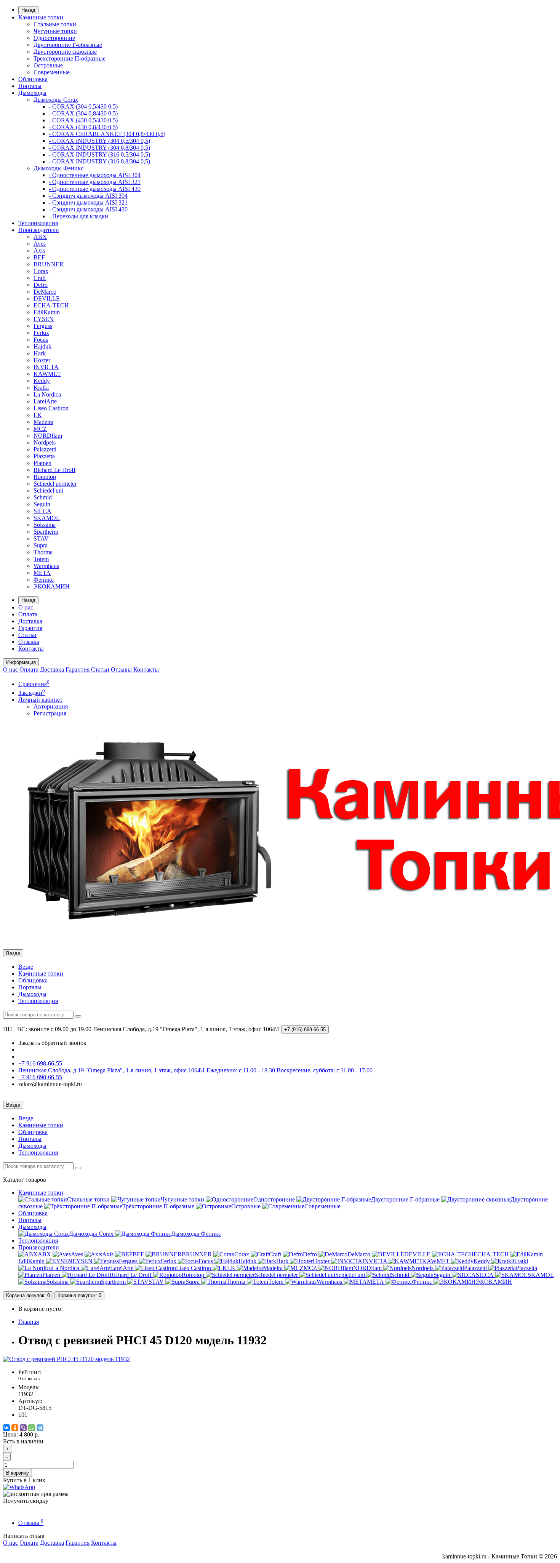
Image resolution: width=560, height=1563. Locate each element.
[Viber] (23, 1427)
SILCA (42, 511)
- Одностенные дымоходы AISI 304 (95, 175)
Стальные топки (55, 24)
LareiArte (45, 401)
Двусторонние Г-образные (68, 45)
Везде (25, 966)
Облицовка (33, 79)
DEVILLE (47, 298)
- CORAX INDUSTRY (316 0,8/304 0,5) (99, 161)
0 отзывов (29, 1378)
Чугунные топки (55, 31)
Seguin (42, 504)
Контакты (31, 648)
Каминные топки (40, 17)
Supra (41, 545)
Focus (41, 339)
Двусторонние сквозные (65, 51)
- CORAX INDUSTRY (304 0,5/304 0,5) (99, 141)
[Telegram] (40, 1427)
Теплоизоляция (38, 223)
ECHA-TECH (51, 305)
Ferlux (41, 333)
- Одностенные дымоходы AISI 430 (95, 189)
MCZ (40, 429)
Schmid (43, 497)
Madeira (43, 422)
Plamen (42, 463)
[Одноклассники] (14, 1427)
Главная (28, 1321)
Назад (28, 10)
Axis (39, 250)
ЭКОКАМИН (52, 586)
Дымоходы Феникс (58, 168)
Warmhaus (46, 566)
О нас (25, 607)
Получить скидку (25, 1500)
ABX (40, 237)
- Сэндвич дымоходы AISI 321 (88, 202)
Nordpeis (45, 442)
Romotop (45, 477)
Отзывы (28, 641)
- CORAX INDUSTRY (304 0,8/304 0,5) (99, 147)
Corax (41, 271)
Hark (40, 353)
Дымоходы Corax (56, 99)
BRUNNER (49, 264)
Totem (41, 559)
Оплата (27, 614)
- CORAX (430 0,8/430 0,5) (83, 127)
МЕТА (42, 573)
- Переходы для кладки (78, 216)
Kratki (41, 387)
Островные (48, 65)
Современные (52, 72)
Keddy (42, 381)
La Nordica (47, 394)
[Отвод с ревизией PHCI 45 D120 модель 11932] (66, 1359)
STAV (41, 538)
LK (38, 415)
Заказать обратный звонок (52, 1043)
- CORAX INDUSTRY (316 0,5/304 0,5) (99, 154)
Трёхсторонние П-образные (70, 58)
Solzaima (45, 525)
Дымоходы (32, 93)
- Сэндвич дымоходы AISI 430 (88, 209)
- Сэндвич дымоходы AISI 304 (88, 195)
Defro (41, 285)
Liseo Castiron (51, 408)
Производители (38, 230)
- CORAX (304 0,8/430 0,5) (83, 113)
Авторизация (51, 706)
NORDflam (48, 435)
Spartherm (46, 531)
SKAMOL (47, 518)
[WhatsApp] (31, 1427)
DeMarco (45, 291)
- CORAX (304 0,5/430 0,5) (83, 106)
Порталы (30, 86)
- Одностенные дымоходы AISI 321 (95, 182)
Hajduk (42, 346)
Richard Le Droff (54, 470)
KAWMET (47, 374)
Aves (40, 243)
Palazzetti (45, 449)
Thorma (43, 552)
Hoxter (42, 360)
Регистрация (50, 713)
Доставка (30, 621)
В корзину (17, 1473)
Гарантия (30, 628)
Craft (40, 278)
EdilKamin (47, 312)
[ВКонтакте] (6, 1427)
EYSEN (44, 319)
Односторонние (54, 38)
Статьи (27, 635)
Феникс (44, 579)
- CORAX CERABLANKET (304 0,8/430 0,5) (107, 134)
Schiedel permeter (55, 483)
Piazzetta (44, 456)
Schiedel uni (48, 490)
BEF (39, 257)
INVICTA (46, 367)
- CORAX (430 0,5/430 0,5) (83, 120)
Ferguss (43, 326)
